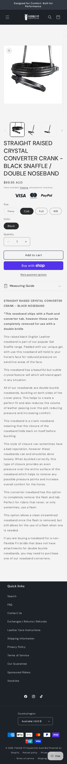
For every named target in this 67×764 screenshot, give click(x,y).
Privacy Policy (16, 647)
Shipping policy (46, 758)
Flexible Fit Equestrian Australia (31, 748)
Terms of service (25, 758)
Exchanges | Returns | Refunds (27, 621)
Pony (13, 212)
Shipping (24, 187)
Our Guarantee (17, 663)
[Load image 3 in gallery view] (49, 129)
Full (41, 211)
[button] (7, 17)
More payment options (33, 274)
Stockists (13, 680)
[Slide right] (62, 130)
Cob (27, 211)
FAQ (9, 604)
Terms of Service (18, 655)
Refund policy (30, 752)
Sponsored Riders (19, 672)
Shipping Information (20, 638)
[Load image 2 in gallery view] (33, 129)
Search (12, 596)
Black (11, 226)
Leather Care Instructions (24, 630)
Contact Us (14, 613)
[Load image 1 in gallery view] (17, 129)
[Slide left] (5, 130)
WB (55, 211)
